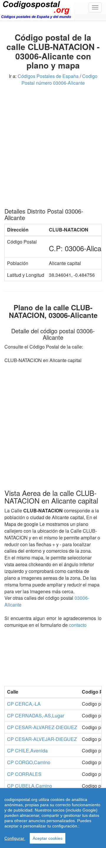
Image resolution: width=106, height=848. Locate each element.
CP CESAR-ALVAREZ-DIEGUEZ (42, 727)
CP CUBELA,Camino (29, 785)
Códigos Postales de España (48, 76)
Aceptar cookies (47, 838)
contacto (78, 625)
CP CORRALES (24, 774)
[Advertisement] (53, 149)
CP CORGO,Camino (28, 762)
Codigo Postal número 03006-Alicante (59, 79)
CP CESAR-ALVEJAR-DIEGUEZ (42, 739)
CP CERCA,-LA (24, 703)
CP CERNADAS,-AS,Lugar (35, 715)
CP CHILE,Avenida (27, 750)
